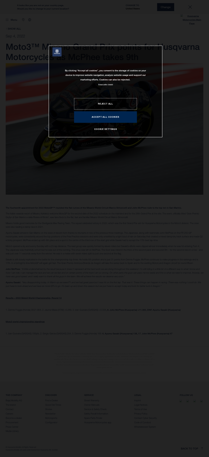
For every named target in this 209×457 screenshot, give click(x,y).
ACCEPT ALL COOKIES (105, 117)
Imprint (110, 84)
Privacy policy (102, 84)
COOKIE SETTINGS (105, 129)
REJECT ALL (105, 103)
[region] (105, 91)
